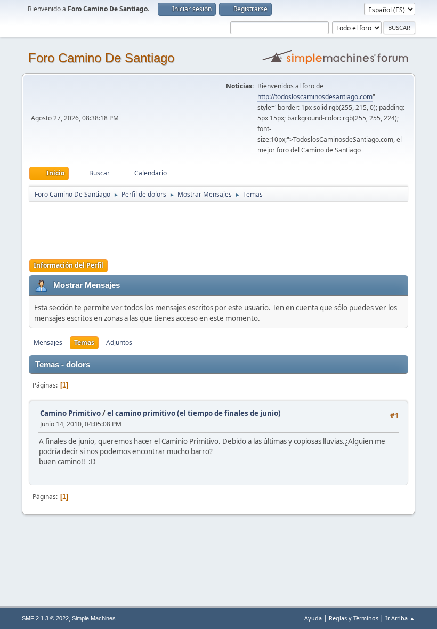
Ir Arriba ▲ (400, 618)
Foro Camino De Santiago (101, 58)
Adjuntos (119, 342)
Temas (84, 342)
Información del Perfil (68, 265)
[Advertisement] (216, 227)
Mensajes (48, 342)
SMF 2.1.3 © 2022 (45, 618)
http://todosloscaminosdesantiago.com (315, 96)
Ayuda (313, 618)
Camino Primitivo (70, 413)
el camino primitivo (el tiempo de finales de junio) (194, 413)
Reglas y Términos (353, 618)
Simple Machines (94, 618)
